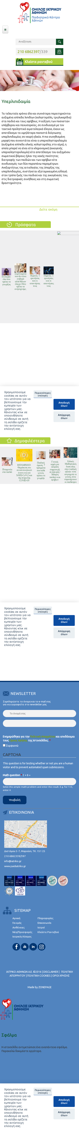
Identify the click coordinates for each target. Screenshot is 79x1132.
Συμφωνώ (12, 745)
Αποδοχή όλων (64, 1101)
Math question (12, 775)
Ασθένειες (18, 927)
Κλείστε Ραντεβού (48, 932)
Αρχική (16, 918)
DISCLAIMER (50, 971)
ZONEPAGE (45, 987)
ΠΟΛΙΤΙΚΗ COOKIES (39, 975)
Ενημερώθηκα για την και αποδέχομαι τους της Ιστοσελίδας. (39, 738)
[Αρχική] (39, 12)
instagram (41, 947)
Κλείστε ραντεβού (39, 61)
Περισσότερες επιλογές (43, 1091)
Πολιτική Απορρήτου (42, 736)
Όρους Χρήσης (18, 740)
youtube (25, 947)
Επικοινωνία (44, 922)
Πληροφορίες (45, 918)
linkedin (33, 947)
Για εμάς (16, 922)
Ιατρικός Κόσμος (21, 936)
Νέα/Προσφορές (22, 932)
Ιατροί (41, 927)
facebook (16, 947)
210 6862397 (29, 51)
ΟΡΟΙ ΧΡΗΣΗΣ (61, 975)
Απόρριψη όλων (64, 1114)
